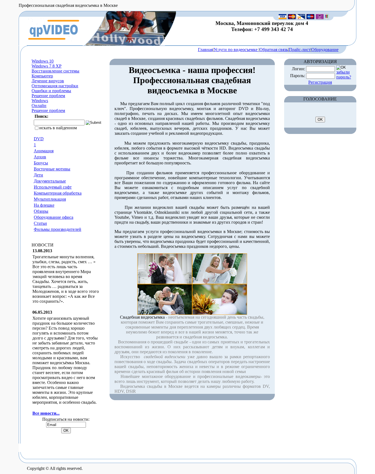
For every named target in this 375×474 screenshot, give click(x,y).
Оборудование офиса (53, 217)
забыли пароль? (343, 74)
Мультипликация (50, 199)
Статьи (40, 223)
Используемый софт (53, 187)
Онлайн (39, 105)
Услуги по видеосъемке (236, 49)
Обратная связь (273, 49)
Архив (40, 157)
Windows (40, 100)
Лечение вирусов (48, 80)
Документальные (50, 181)
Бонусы (41, 163)
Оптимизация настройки (55, 85)
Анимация (44, 150)
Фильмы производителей (57, 229)
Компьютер (42, 76)
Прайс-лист (299, 49)
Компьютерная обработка (58, 193)
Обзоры (41, 211)
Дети (38, 175)
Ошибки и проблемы (51, 90)
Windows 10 (43, 61)
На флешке (44, 205)
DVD (39, 138)
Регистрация (320, 82)
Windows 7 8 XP (46, 66)
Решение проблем (48, 95)
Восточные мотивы (52, 169)
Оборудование (324, 49)
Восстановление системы (55, 71)
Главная (205, 49)
